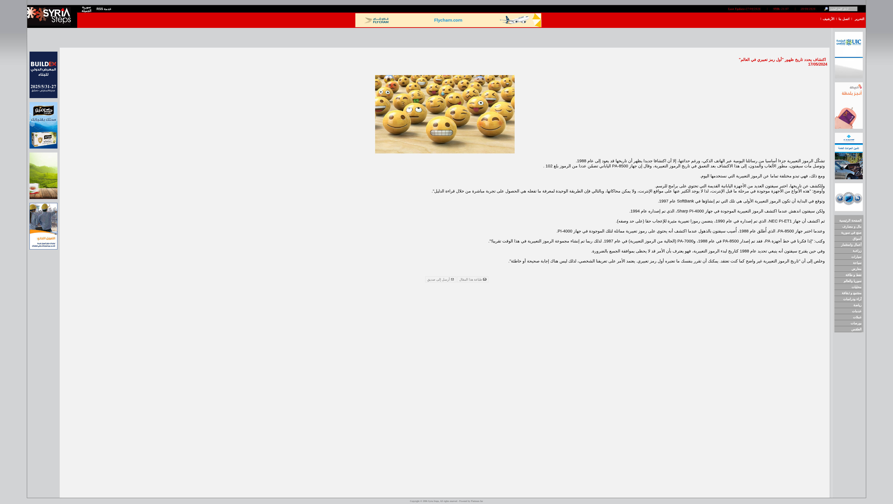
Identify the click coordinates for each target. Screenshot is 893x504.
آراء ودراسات (852, 299)
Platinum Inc (477, 501)
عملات (857, 317)
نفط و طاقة (854, 275)
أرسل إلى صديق (439, 279)
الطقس (856, 329)
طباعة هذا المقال (471, 279)
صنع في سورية (851, 232)
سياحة (857, 263)
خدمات (857, 311)
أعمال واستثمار (851, 244)
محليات (857, 287)
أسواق (857, 238)
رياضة (857, 305)
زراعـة (857, 250)
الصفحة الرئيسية (850, 220)
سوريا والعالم (853, 281)
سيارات (856, 257)
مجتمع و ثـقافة (852, 293)
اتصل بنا (844, 19)
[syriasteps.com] (50, 25)
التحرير (859, 19)
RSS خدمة (104, 9)
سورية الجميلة (86, 9)
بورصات (856, 323)
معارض (857, 269)
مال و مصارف (852, 226)
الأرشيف (828, 19)
